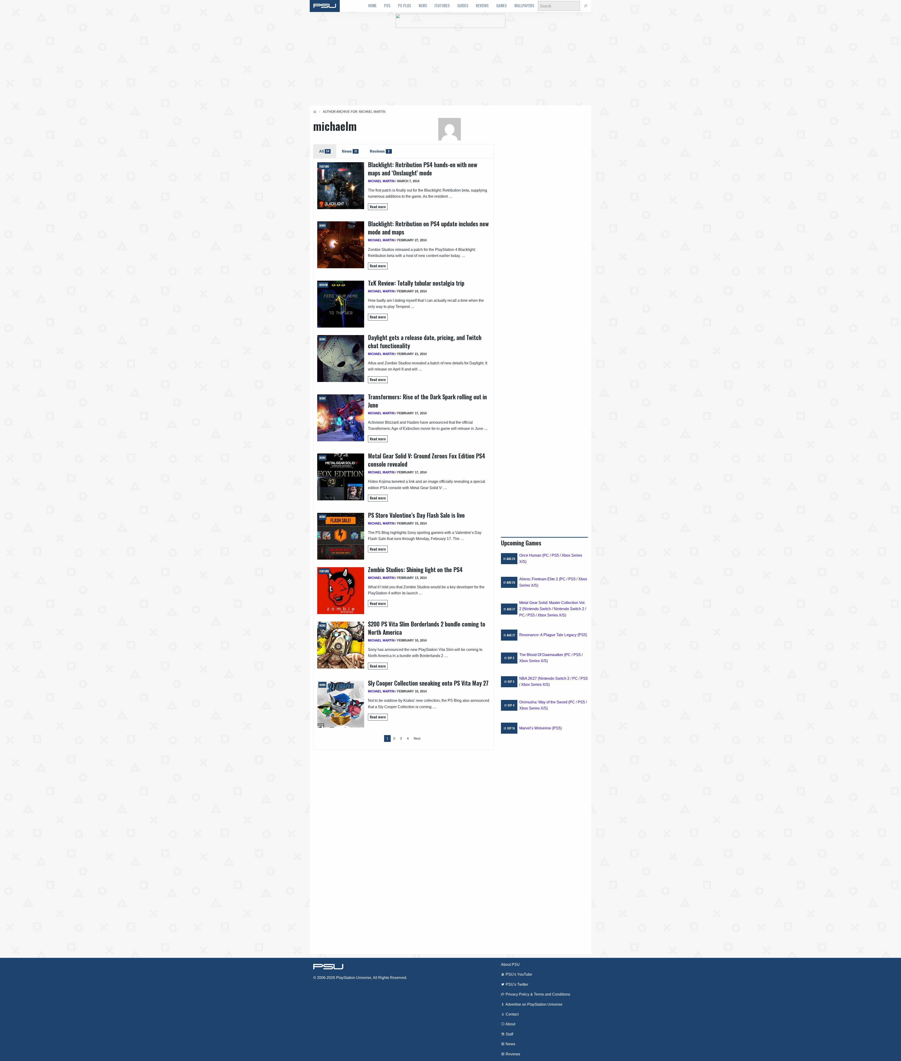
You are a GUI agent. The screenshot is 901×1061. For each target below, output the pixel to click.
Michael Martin (381, 181)
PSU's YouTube (518, 974)
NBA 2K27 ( (529, 678)
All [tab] (324, 151)
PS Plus (404, 5)
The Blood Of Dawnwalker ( (542, 655)
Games (501, 5)
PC (546, 555)
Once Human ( (531, 555)
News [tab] (349, 151)
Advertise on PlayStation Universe (533, 1004)
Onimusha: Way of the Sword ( (544, 702)
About (510, 1024)
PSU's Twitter (516, 984)
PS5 (387, 5)
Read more (378, 206)
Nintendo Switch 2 (569, 609)
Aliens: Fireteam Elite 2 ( (539, 579)
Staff (509, 1034)
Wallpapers (524, 5)
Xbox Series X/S (551, 615)
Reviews (482, 5)
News (423, 5)
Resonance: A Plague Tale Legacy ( (549, 635)
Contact (512, 1014)
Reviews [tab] (379, 151)
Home (372, 5)
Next (417, 738)
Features (442, 5)
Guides (462, 5)
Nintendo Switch (537, 609)
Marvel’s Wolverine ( (536, 728)
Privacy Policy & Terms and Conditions (537, 994)
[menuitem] (372, 6)
